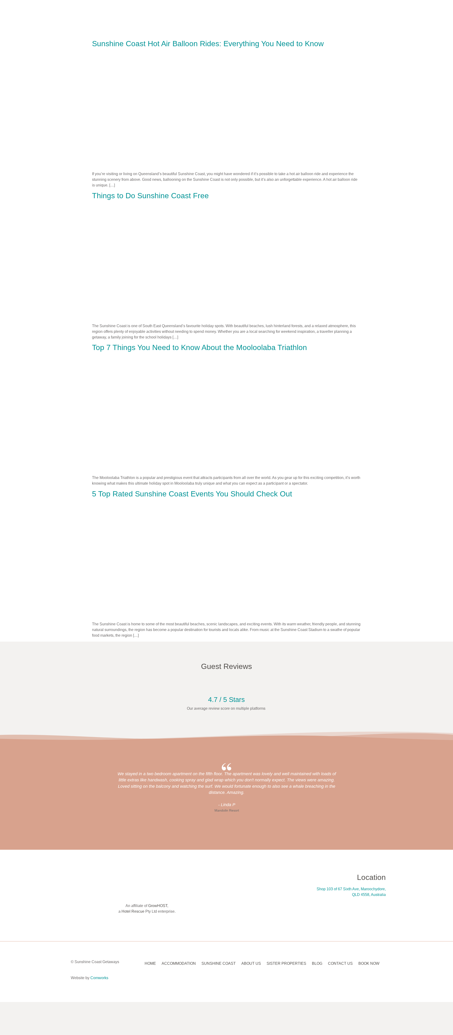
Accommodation (179, 963)
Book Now (368, 963)
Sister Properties (286, 963)
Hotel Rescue (133, 911)
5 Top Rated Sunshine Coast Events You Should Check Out (192, 494)
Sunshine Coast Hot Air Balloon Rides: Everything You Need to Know (208, 43)
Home (150, 963)
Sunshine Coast (218, 963)
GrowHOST (157, 906)
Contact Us (340, 963)
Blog (317, 963)
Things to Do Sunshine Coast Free (150, 195)
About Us (251, 963)
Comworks (99, 978)
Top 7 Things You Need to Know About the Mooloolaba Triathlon (199, 347)
